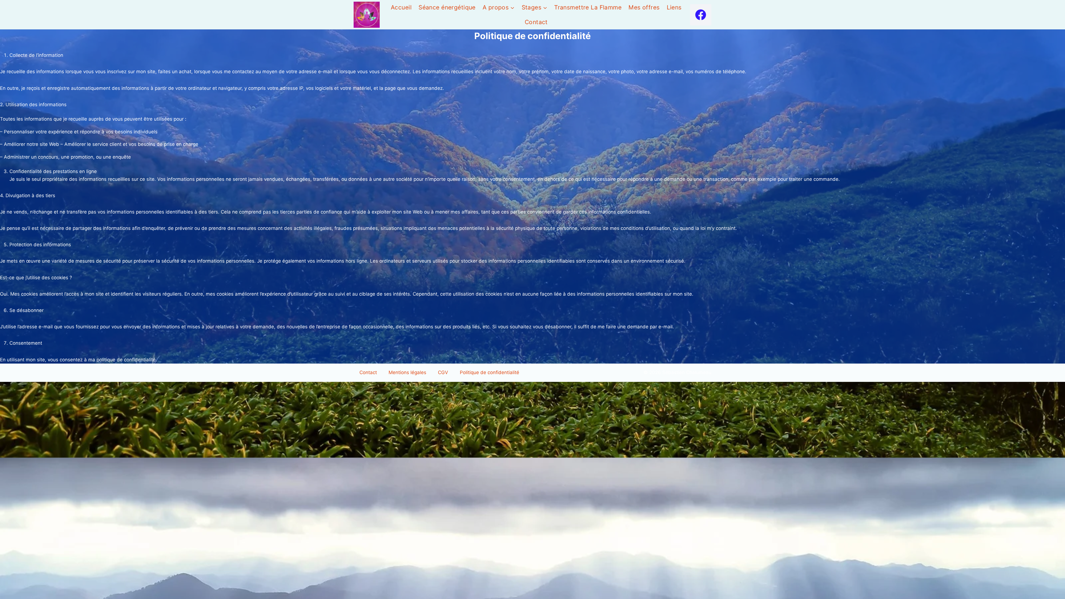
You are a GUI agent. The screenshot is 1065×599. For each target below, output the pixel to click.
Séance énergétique (447, 7)
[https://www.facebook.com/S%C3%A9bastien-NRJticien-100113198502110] (700, 15)
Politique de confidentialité (489, 372)
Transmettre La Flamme (588, 7)
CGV (443, 372)
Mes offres (644, 7)
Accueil (401, 7)
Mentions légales (407, 372)
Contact (536, 22)
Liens (674, 7)
